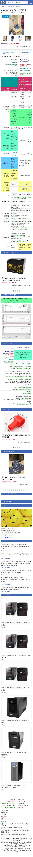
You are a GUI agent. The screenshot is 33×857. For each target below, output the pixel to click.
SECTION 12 (21, 224)
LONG (18, 6)
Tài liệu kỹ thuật (21, 233)
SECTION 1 (13, 223)
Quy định (4, 817)
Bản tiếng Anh (14, 240)
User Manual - (14, 233)
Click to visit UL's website (18, 226)
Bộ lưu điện (21, 803)
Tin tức (3, 814)
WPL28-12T (13, 158)
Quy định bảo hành (24, 245)
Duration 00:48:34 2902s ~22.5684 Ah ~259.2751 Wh (29, 117)
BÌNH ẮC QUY (12, 6)
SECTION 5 (26, 223)
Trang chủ (3, 6)
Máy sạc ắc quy (23, 805)
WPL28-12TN (14, 166)
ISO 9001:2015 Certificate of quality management (19, 378)
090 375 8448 (9, 52)
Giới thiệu (4, 812)
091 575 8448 (25, 52)
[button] (13, 291)
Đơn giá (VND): (5, 43)
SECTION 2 (20, 223)
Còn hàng (5, 16)
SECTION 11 (14, 224)
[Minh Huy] (3, 2)
